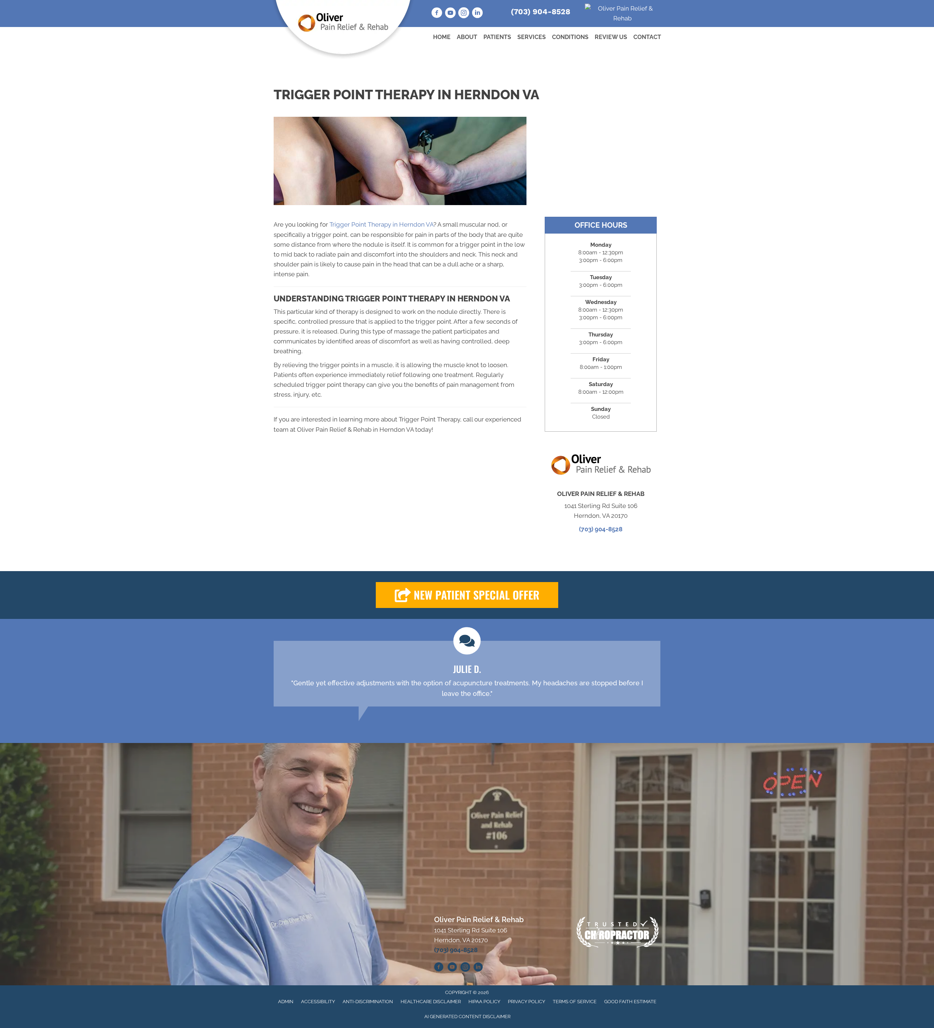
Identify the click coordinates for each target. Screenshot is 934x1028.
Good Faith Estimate (630, 1001)
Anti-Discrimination (368, 1001)
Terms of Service (575, 1001)
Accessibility (318, 1001)
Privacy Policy (526, 1001)
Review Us (611, 37)
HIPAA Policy (484, 1001)
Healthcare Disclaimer (431, 1001)
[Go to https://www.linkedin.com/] (477, 13)
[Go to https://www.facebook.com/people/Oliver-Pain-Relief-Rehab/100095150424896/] (436, 13)
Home (442, 37)
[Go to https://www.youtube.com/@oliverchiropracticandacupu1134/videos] (450, 13)
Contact (647, 37)
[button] (467, 595)
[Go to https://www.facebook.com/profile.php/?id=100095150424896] (439, 968)
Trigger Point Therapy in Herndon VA (381, 224)
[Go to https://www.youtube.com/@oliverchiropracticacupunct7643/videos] (452, 968)
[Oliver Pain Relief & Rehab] (623, 13)
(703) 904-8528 (540, 11)
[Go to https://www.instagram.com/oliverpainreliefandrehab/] (463, 13)
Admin (285, 1001)
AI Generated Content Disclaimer (467, 1016)
